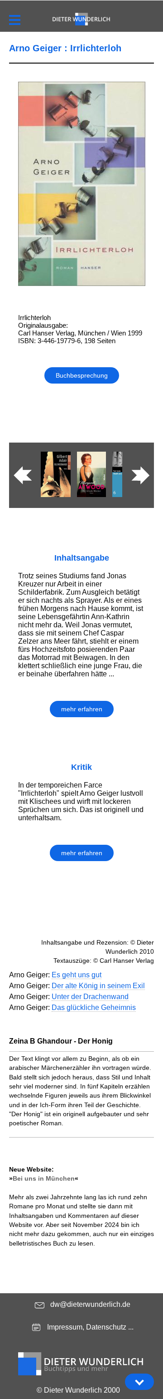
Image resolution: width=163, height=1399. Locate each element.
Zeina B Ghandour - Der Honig (61, 1041)
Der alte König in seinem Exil (98, 986)
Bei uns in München (44, 1178)
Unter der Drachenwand (90, 996)
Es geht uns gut (76, 975)
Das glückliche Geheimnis (94, 1007)
